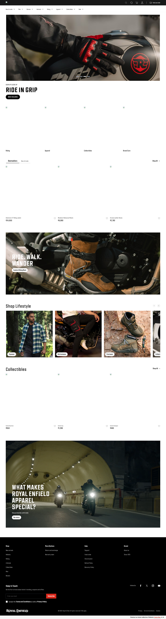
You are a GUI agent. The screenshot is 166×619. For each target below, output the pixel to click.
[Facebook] (140, 586)
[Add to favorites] (55, 426)
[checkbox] (7, 602)
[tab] (12, 161)
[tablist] (83, 161)
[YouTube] (159, 586)
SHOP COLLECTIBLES (15, 97)
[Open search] (126, 3)
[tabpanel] (83, 194)
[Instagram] (153, 586)
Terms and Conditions (23, 602)
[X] (147, 586)
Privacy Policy (42, 602)
